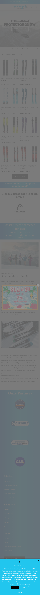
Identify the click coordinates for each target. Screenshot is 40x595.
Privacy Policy (26, 584)
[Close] (38, 561)
